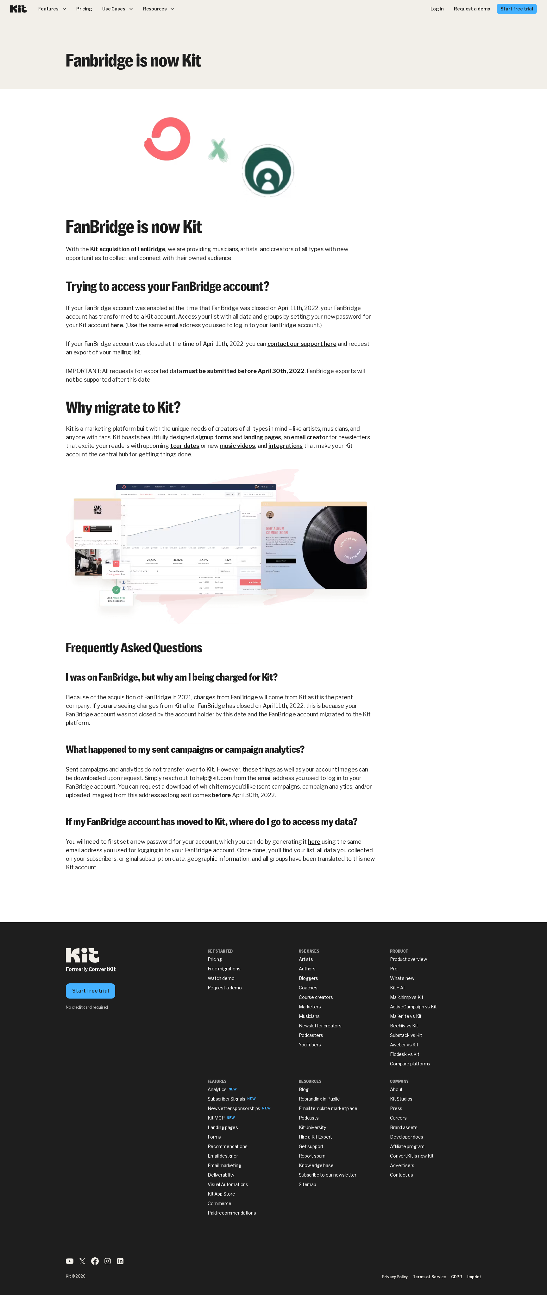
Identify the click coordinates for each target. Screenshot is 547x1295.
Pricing (215, 959)
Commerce (219, 1203)
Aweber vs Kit (404, 1044)
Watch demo (221, 978)
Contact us (401, 1175)
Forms (214, 1136)
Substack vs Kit (406, 1035)
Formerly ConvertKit (91, 969)
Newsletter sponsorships (234, 1108)
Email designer (223, 1156)
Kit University (312, 1127)
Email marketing (224, 1165)
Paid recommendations (232, 1213)
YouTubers (310, 1044)
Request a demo (225, 987)
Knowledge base (316, 1165)
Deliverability (221, 1175)
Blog (303, 1089)
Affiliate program (407, 1146)
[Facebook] (95, 1263)
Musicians (309, 1016)
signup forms (213, 437)
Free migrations (224, 968)
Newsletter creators (320, 1025)
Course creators (316, 997)
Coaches (308, 987)
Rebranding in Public (319, 1098)
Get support (311, 1146)
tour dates (184, 445)
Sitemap (307, 1184)
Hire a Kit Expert (315, 1136)
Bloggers (308, 978)
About (396, 1089)
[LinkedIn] (120, 1263)
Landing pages (223, 1127)
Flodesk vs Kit (404, 1054)
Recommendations (228, 1146)
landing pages (262, 437)
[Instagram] (107, 1263)
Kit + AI (397, 987)
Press (396, 1108)
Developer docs (406, 1136)
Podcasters (311, 1035)
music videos (237, 445)
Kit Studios (401, 1098)
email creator (309, 437)
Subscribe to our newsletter (327, 1175)
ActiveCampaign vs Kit (413, 1006)
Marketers (310, 1006)
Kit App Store (221, 1194)
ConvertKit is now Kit (412, 1156)
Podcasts (309, 1117)
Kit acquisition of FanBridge (128, 249)
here (116, 325)
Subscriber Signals (226, 1098)
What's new (402, 978)
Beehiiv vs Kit (404, 1025)
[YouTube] (69, 1263)
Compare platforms (410, 1063)
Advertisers (402, 1165)
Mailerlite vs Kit (406, 1016)
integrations (285, 445)
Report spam (312, 1156)
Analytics (217, 1089)
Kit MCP (216, 1117)
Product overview (408, 959)
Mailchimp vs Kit (406, 997)
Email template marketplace (328, 1108)
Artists (306, 959)
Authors (307, 968)
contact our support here (301, 343)
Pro (394, 968)
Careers (398, 1117)
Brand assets (404, 1127)
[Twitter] (82, 1263)
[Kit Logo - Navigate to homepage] (18, 9)
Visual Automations (228, 1184)
